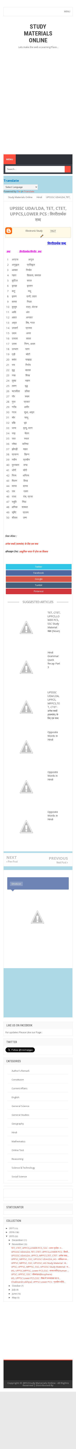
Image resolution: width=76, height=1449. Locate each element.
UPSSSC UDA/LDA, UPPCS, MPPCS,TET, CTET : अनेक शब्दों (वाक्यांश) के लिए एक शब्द (54, 705)
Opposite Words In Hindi (53, 735)
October (16, 1285)
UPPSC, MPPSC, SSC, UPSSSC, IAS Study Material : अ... (39, 1263)
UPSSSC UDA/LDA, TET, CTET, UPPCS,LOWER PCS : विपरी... (40, 1251)
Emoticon (16, 883)
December (17, 1240)
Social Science (19, 1176)
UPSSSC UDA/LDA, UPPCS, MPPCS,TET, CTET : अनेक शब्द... (40, 1255)
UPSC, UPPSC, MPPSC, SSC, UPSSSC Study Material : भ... (40, 1266)
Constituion (18, 1079)
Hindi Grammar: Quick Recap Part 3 (54, 660)
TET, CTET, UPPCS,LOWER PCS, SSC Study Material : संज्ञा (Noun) (54, 622)
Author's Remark (21, 1070)
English (15, 1097)
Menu (9, 159)
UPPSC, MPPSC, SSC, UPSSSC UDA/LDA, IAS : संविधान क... (39, 1259)
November (17, 1244)
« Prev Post (12, 861)
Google (39, 579)
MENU (67, 11)
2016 (11, 1232)
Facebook (38, 572)
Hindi (14, 1132)
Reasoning (17, 1158)
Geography (18, 1123)
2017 (11, 1228)
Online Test (18, 1150)
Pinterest (38, 591)
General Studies (20, 1114)
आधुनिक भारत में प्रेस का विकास (33, 551)
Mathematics (18, 1141)
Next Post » (62, 862)
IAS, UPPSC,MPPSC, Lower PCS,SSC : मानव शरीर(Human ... (40, 1270)
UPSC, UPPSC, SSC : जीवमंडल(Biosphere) (31, 1274)
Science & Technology (23, 1167)
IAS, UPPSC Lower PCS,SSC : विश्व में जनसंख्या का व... (35, 1278)
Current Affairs (19, 1088)
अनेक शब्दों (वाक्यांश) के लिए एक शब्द (21, 543)
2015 (11, 1236)
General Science (20, 1106)
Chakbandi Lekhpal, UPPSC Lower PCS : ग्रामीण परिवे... (38, 1281)
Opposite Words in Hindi (53, 775)
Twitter (38, 566)
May (14, 1297)
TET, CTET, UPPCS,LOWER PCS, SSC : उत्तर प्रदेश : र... (37, 1248)
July (14, 1289)
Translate (29, 191)
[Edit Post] (41, 236)
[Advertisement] (38, 77)
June (14, 1293)
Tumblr (38, 585)
